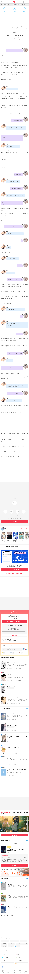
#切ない (6, 812)
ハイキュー (19, 943)
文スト (17, 946)
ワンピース (23, 941)
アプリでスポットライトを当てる (14, 621)
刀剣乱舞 (11, 946)
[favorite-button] (21, 27)
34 (15, 38)
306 (11, 38)
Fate (25, 943)
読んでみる (14, 835)
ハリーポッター (14, 941)
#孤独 (10, 812)
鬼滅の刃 (4, 943)
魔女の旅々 (11, 943)
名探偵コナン (5, 941)
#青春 (2, 812)
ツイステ (4, 946)
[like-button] (25, 27)
